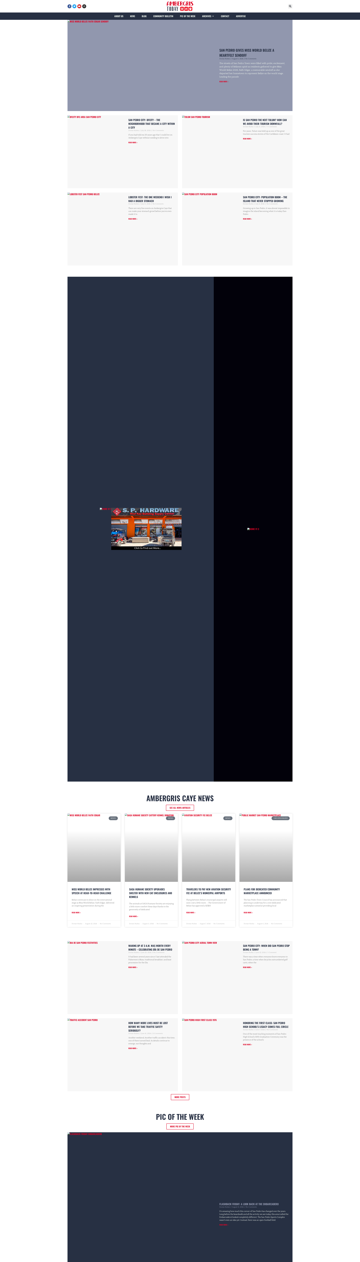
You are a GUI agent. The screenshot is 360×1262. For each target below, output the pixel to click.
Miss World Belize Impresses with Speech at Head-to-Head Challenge (91, 891)
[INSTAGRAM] (84, 6)
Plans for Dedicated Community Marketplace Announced (262, 891)
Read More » (223, 81)
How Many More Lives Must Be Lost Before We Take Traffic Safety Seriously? (148, 1026)
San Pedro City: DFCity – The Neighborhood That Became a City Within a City (151, 123)
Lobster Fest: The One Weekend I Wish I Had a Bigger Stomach (150, 199)
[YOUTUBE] (79, 6)
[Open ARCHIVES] (213, 16)
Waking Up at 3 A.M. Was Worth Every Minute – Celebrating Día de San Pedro (150, 947)
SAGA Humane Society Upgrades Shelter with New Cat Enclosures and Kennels (150, 893)
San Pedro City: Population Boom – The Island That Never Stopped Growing (265, 199)
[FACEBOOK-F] (69, 6)
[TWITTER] (74, 6)
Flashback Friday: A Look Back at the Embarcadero (249, 1204)
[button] (290, 6)
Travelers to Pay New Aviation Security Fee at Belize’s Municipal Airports (208, 891)
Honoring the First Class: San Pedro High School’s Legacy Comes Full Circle (265, 1025)
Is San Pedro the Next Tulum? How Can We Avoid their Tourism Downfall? (265, 122)
